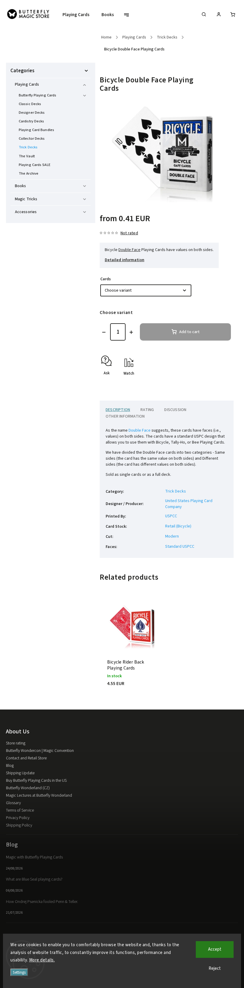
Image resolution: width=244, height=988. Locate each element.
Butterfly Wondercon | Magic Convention (40, 751)
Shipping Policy (19, 825)
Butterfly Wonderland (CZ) (28, 788)
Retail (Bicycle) (178, 526)
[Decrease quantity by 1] (104, 332)
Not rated (129, 233)
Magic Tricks (26, 199)
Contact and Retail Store (26, 758)
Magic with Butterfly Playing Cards (34, 857)
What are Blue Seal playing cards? (34, 879)
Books (20, 186)
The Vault (27, 156)
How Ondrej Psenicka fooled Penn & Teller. (42, 902)
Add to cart (189, 332)
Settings (19, 972)
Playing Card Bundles (36, 130)
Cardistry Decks (31, 121)
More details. (42, 960)
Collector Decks (32, 138)
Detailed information (124, 260)
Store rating (15, 743)
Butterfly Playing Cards (37, 95)
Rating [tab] (147, 410)
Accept (214, 949)
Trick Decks (28, 147)
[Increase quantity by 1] (131, 332)
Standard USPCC (179, 547)
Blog (10, 766)
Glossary (13, 803)
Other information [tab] (125, 416)
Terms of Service (20, 810)
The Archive (28, 173)
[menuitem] (79, 15)
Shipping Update (20, 773)
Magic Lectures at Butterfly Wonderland (39, 795)
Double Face (129, 250)
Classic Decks (30, 104)
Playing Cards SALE (34, 164)
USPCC (171, 516)
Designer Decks (32, 112)
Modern (172, 536)
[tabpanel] (133, 649)
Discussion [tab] (175, 410)
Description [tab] (118, 410)
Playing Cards (27, 84)
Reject (215, 968)
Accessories (26, 212)
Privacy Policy (17, 818)
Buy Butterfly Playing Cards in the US (36, 781)
